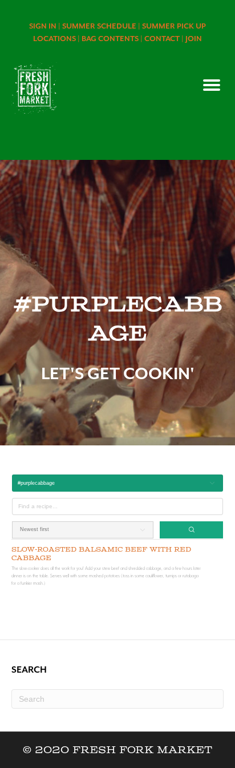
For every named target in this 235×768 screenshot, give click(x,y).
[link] (45, 26)
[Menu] (211, 85)
